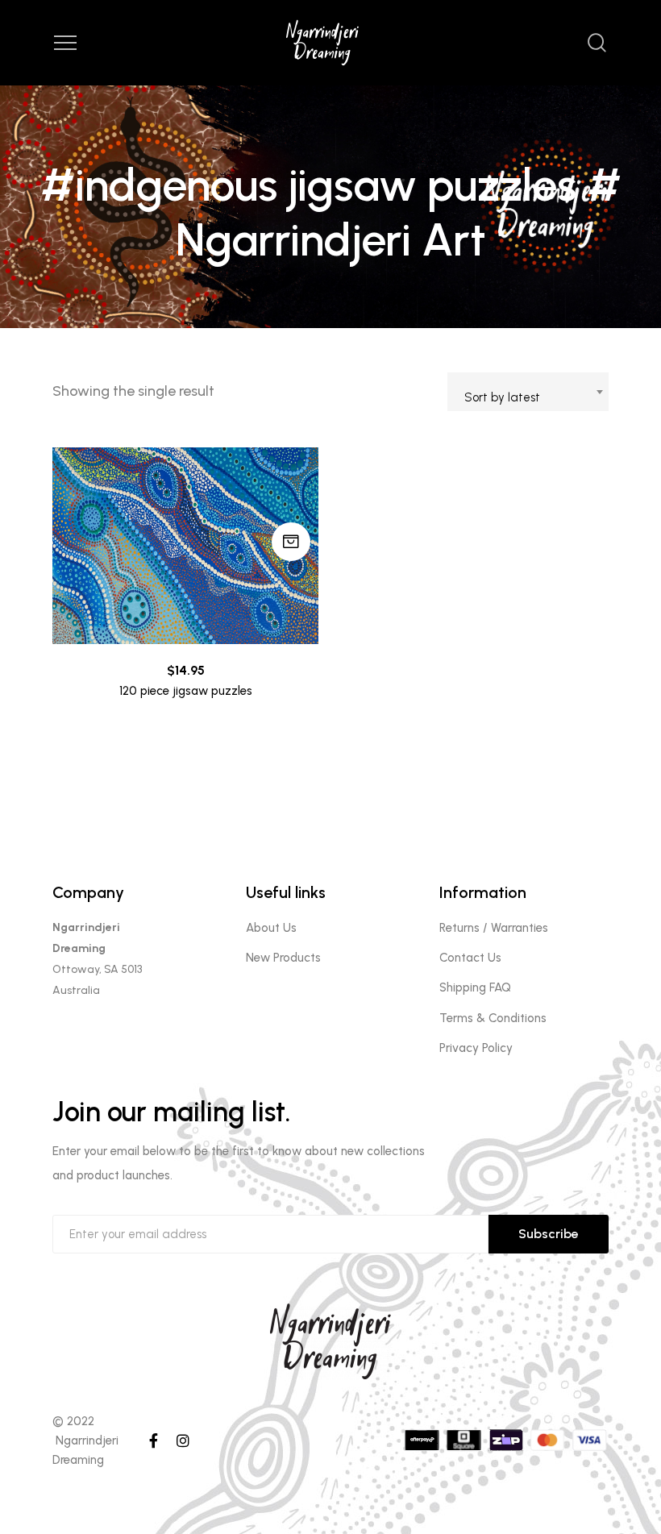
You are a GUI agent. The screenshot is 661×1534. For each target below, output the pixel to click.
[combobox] (528, 391)
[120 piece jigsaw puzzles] (185, 546)
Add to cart (291, 541)
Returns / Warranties (493, 928)
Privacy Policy (476, 1048)
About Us (271, 928)
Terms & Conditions (493, 1018)
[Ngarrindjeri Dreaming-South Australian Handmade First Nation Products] (330, 42)
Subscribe (548, 1233)
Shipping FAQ (475, 987)
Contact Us (470, 957)
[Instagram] (183, 1440)
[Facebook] (153, 1440)
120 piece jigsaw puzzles (185, 691)
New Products (283, 957)
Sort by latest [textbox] (502, 397)
